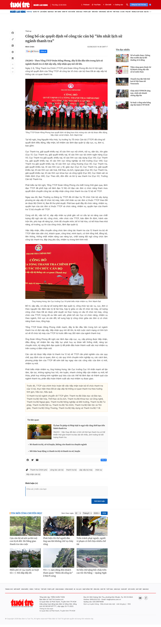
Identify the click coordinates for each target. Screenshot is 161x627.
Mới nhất (17, 589)
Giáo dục (79, 12)
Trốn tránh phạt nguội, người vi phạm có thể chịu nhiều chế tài (91, 541)
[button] (12, 64)
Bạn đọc (51, 12)
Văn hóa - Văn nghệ (99, 12)
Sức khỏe (71, 12)
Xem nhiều (24, 589)
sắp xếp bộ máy (86, 470)
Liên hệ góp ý (121, 604)
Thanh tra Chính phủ (38, 470)
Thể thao (116, 12)
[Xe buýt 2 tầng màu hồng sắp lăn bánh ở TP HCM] (122, 105)
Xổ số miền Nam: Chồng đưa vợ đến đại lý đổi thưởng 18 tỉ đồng (140, 57)
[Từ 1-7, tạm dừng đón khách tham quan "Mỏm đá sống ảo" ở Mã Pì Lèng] (58, 558)
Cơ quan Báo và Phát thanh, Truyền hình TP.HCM (57, 611)
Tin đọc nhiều (123, 49)
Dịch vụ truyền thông (91, 604)
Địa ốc (146, 12)
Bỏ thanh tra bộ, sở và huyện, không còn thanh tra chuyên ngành (58, 444)
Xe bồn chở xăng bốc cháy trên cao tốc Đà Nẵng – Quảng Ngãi (92, 571)
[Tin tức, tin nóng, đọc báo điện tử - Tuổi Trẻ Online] (22, 4)
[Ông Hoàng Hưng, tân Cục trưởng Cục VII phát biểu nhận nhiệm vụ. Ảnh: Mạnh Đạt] (66, 271)
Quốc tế (36, 12)
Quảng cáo (119, 5)
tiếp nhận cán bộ (33, 474)
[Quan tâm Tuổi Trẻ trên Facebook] (146, 598)
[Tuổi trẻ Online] (22, 603)
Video (31, 589)
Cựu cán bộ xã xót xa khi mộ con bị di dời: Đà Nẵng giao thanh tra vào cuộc (23, 541)
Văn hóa (96, 589)
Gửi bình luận (99, 501)
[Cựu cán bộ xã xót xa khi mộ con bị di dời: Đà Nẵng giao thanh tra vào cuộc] (25, 526)
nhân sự (98, 470)
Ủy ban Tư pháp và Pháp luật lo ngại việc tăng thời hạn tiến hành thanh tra (79, 427)
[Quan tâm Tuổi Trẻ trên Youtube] (140, 598)
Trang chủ (9, 589)
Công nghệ (69, 589)
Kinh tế (64, 12)
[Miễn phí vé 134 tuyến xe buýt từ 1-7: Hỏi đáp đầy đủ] (25, 558)
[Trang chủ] (18, 12)
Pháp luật (87, 12)
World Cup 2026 (137, 12)
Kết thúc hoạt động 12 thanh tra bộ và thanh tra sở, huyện (55, 451)
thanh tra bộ (71, 470)
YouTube (97, 5)
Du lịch (78, 589)
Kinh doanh (60, 589)
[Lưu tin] (12, 58)
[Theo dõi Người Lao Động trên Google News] (32, 51)
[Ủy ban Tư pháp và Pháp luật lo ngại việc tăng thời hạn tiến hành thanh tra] (39, 431)
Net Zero (58, 12)
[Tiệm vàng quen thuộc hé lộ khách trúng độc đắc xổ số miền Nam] (122, 70)
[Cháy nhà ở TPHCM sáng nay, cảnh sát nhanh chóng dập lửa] (122, 93)
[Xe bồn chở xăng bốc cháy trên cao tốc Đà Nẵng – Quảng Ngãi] (92, 558)
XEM (104, 513)
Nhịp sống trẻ (88, 589)
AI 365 (122, 12)
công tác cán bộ (56, 470)
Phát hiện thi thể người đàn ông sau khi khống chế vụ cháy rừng (58, 541)
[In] (12, 52)
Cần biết (108, 5)
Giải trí (109, 12)
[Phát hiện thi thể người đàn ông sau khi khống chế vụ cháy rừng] (58, 526)
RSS (129, 604)
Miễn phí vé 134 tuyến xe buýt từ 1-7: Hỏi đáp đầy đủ (24, 571)
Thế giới (43, 589)
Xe (74, 589)
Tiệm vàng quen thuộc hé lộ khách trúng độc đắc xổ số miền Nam (140, 69)
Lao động (43, 12)
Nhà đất (124, 589)
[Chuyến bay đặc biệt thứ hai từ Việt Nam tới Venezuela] (122, 82)
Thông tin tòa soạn (46, 609)
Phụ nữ (128, 12)
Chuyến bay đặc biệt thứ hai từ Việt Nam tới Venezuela (140, 81)
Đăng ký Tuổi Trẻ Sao (139, 5)
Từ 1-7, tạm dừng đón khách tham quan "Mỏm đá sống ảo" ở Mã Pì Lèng (58, 573)
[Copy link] (12, 39)
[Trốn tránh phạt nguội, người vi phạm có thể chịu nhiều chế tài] (92, 526)
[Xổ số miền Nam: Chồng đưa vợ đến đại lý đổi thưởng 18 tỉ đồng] (122, 58)
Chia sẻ (43, 51)
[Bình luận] (12, 46)
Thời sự (29, 12)
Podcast (86, 5)
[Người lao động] (41, 5)
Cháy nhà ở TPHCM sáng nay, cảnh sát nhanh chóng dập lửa (140, 93)
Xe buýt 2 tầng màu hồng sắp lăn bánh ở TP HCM (140, 103)
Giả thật (139, 589)
